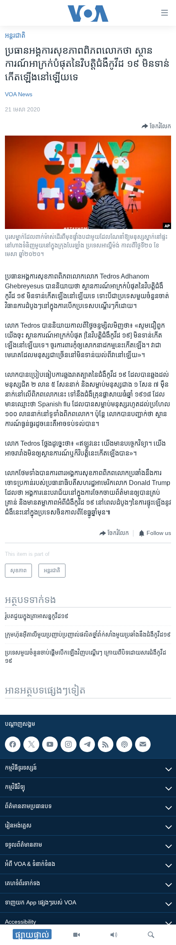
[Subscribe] (143, 744)
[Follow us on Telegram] (87, 744)
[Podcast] (124, 744)
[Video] (76, 935)
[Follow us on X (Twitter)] (31, 744)
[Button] (156, 126)
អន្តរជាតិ (15, 35)
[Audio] (114, 935)
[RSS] (105, 744)
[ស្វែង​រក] (151, 935)
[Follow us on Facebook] (12, 744)
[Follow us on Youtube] (50, 744)
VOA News (18, 94)
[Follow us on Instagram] (68, 744)
